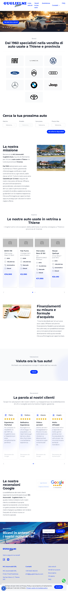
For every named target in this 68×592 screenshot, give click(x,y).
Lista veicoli (30, 4)
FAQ (63, 3)
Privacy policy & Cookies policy (37, 588)
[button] (3, 588)
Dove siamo (52, 573)
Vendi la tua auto (36, 5)
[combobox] (9, 125)
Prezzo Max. (55, 121)
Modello (21, 121)
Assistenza (46, 3)
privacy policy (58, 537)
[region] (34, 265)
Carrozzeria (38, 121)
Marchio (5, 121)
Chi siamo (51, 576)
